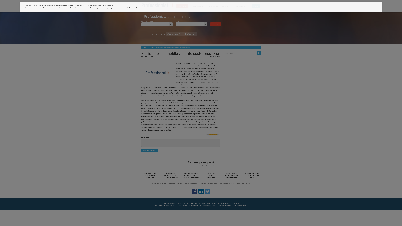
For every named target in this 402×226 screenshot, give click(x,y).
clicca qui (67, 8)
